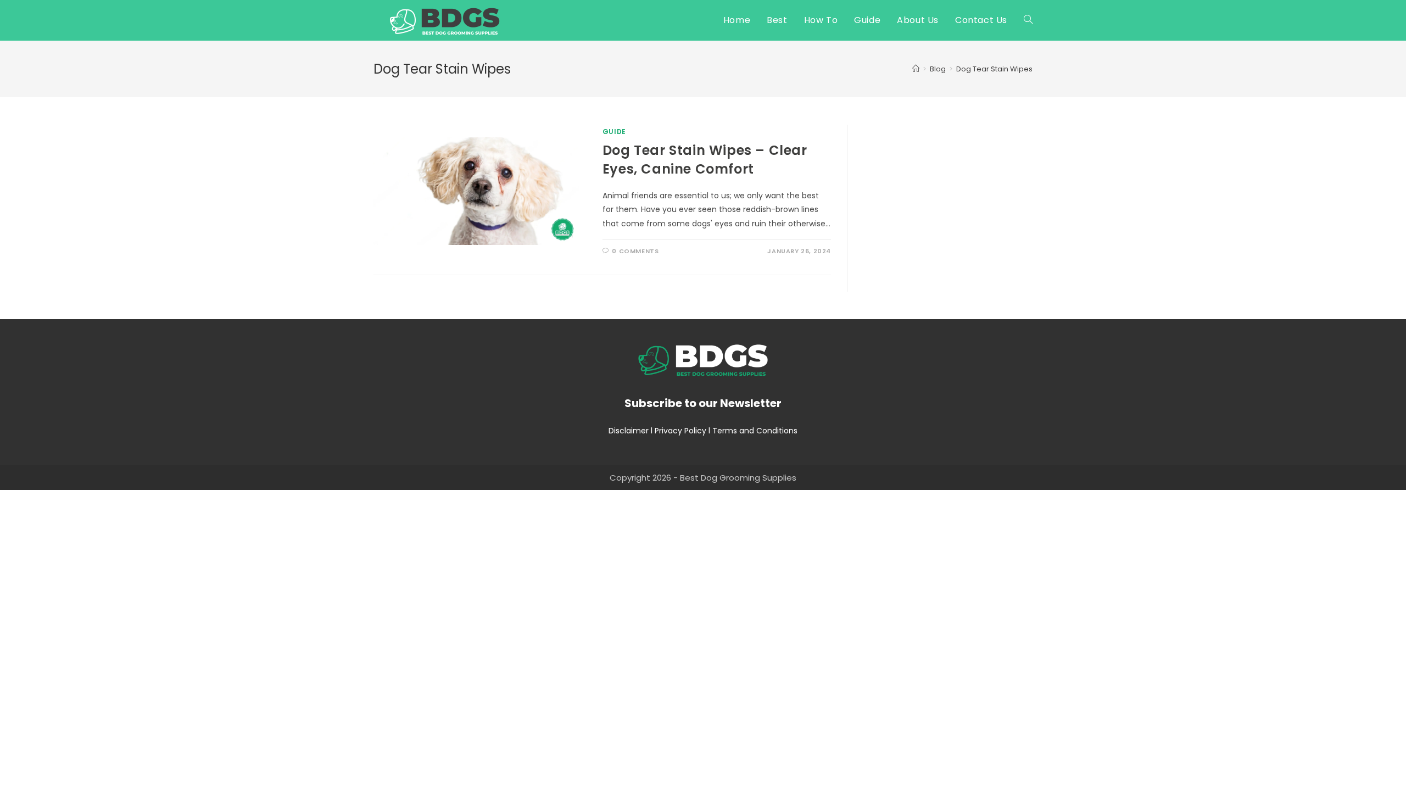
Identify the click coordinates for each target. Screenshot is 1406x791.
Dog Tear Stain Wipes (994, 69)
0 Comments (635, 251)
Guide (614, 131)
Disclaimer (629, 430)
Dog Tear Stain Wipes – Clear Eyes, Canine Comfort (704, 159)
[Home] (915, 69)
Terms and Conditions (754, 430)
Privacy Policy (680, 430)
